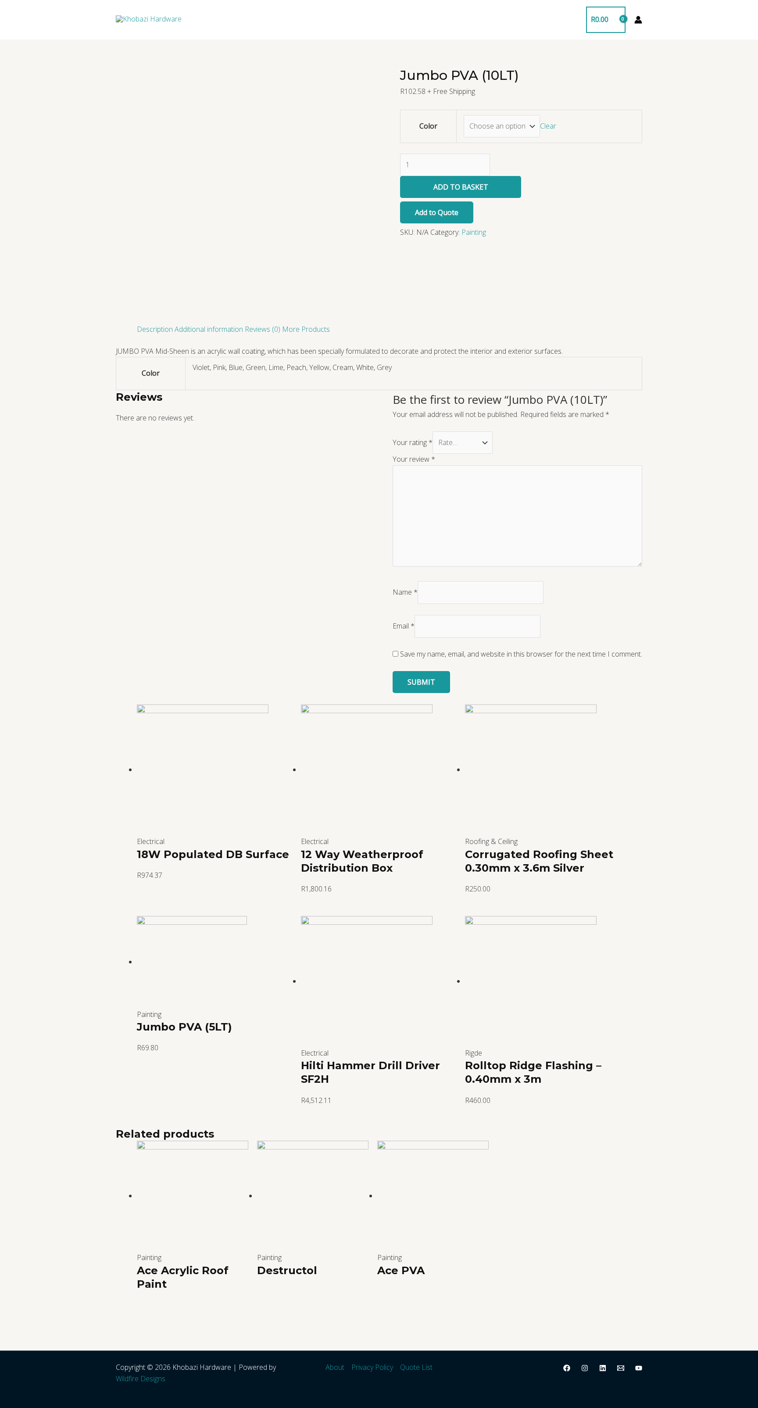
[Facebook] (566, 1368)
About (334, 1367)
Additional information (209, 329)
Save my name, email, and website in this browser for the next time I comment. (521, 654)
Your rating (413, 442)
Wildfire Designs (140, 1378)
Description (155, 329)
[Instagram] (584, 1368)
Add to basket (460, 187)
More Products (306, 329)
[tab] (155, 329)
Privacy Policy (372, 1367)
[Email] (620, 1368)
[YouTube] (638, 1368)
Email (404, 626)
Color (428, 126)
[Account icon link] (638, 20)
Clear (548, 126)
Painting (473, 232)
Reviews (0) (262, 329)
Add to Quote (436, 212)
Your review (414, 459)
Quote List (416, 1367)
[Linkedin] (602, 1368)
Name (405, 592)
